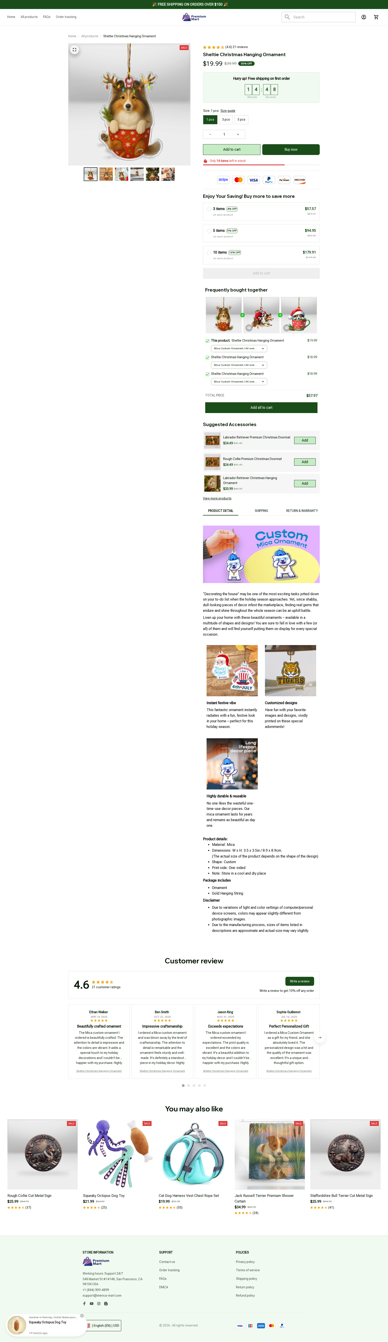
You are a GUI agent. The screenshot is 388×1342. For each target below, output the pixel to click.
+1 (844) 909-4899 (96, 1290)
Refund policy (245, 1295)
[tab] (183, 1085)
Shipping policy (246, 1278)
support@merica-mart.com (102, 1295)
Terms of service (248, 1270)
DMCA (163, 1287)
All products (89, 36)
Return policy (245, 1287)
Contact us (167, 1262)
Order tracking (169, 1270)
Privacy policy (245, 1262)
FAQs (163, 1278)
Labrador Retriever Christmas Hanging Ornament (250, 480)
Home (72, 36)
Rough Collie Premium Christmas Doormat (252, 459)
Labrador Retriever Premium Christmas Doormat (256, 437)
